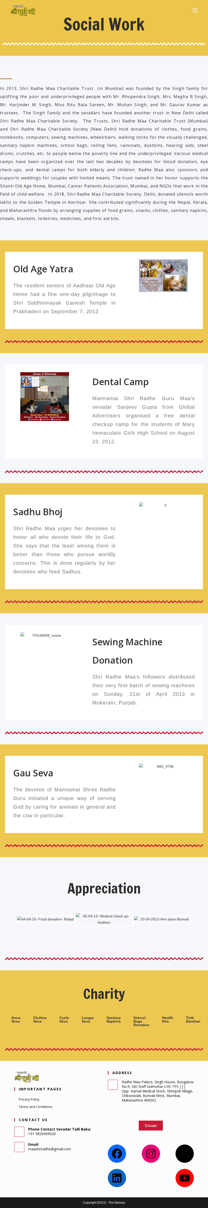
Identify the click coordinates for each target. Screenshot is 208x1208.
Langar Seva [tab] (88, 1019)
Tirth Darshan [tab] (193, 1019)
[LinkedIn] (117, 1178)
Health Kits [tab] (167, 1019)
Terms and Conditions (36, 1106)
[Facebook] (117, 1153)
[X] (185, 1153)
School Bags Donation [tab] (141, 1021)
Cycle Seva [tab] (64, 1019)
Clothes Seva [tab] (40, 1019)
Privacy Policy (29, 1099)
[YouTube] (185, 1178)
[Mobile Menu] (195, 10)
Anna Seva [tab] (16, 1019)
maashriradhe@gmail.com (49, 1149)
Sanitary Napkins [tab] (114, 1019)
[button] (128, 275)
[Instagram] (151, 1153)
